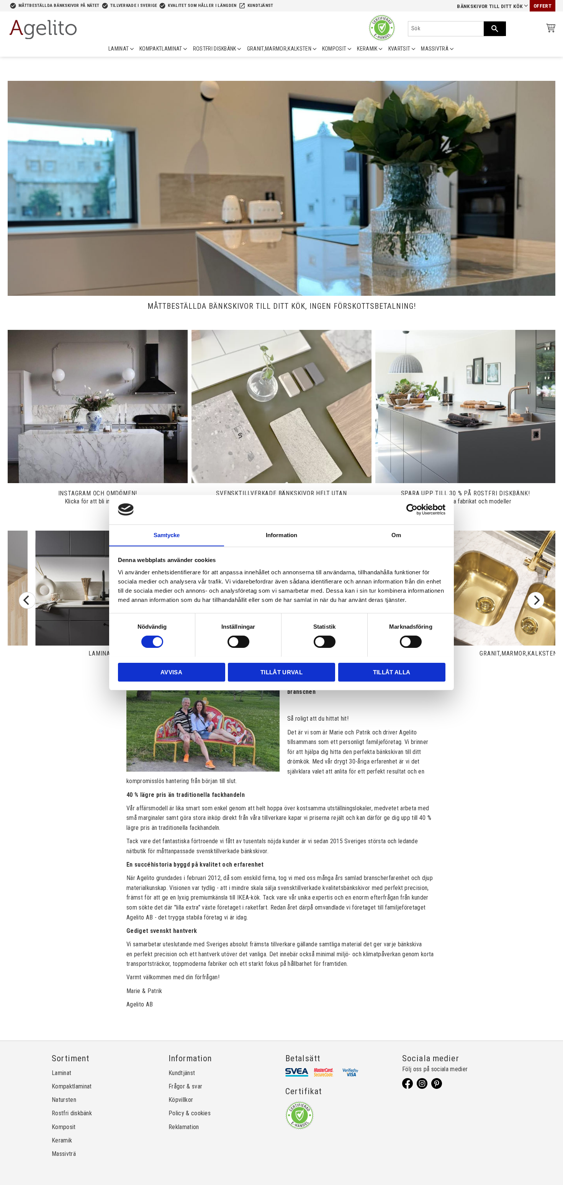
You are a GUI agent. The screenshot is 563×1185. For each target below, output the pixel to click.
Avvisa (171, 672)
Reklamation (184, 1127)
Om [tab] (396, 534)
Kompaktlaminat (72, 1086)
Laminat (61, 1073)
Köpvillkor (181, 1099)
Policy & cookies (190, 1113)
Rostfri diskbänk (72, 1113)
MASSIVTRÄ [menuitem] (434, 49)
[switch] (238, 642)
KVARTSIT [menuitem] (399, 49)
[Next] (535, 600)
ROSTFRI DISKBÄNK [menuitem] (214, 49)
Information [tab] (281, 534)
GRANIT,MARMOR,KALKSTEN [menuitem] (279, 49)
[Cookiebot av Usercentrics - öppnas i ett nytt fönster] (411, 509)
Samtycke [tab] (167, 534)
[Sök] (495, 28)
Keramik (62, 1140)
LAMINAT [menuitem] (118, 49)
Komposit (64, 1127)
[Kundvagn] (549, 29)
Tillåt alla (392, 672)
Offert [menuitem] (543, 6)
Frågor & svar (185, 1086)
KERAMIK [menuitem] (367, 49)
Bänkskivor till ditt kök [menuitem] (490, 6)
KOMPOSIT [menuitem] (334, 49)
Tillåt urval (281, 672)
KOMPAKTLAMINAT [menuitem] (160, 49)
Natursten (64, 1099)
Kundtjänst (260, 5)
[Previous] (27, 600)
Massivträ (64, 1153)
